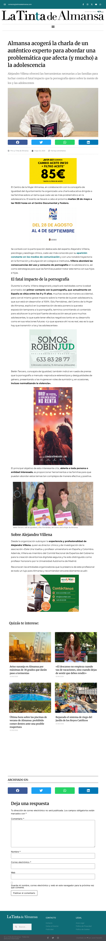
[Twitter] (53, 938)
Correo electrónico (21, 862)
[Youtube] (96, 4)
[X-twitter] (92, 4)
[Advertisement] (58, 753)
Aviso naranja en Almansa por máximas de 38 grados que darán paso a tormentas (28, 670)
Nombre (16, 852)
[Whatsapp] (100, 4)
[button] (53, 26)
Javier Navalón (96, 938)
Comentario (17, 819)
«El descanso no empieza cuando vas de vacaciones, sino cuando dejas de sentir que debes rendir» (76, 670)
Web (13, 872)
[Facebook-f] (83, 4)
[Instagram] (87, 4)
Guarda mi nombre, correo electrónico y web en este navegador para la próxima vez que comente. (52, 886)
